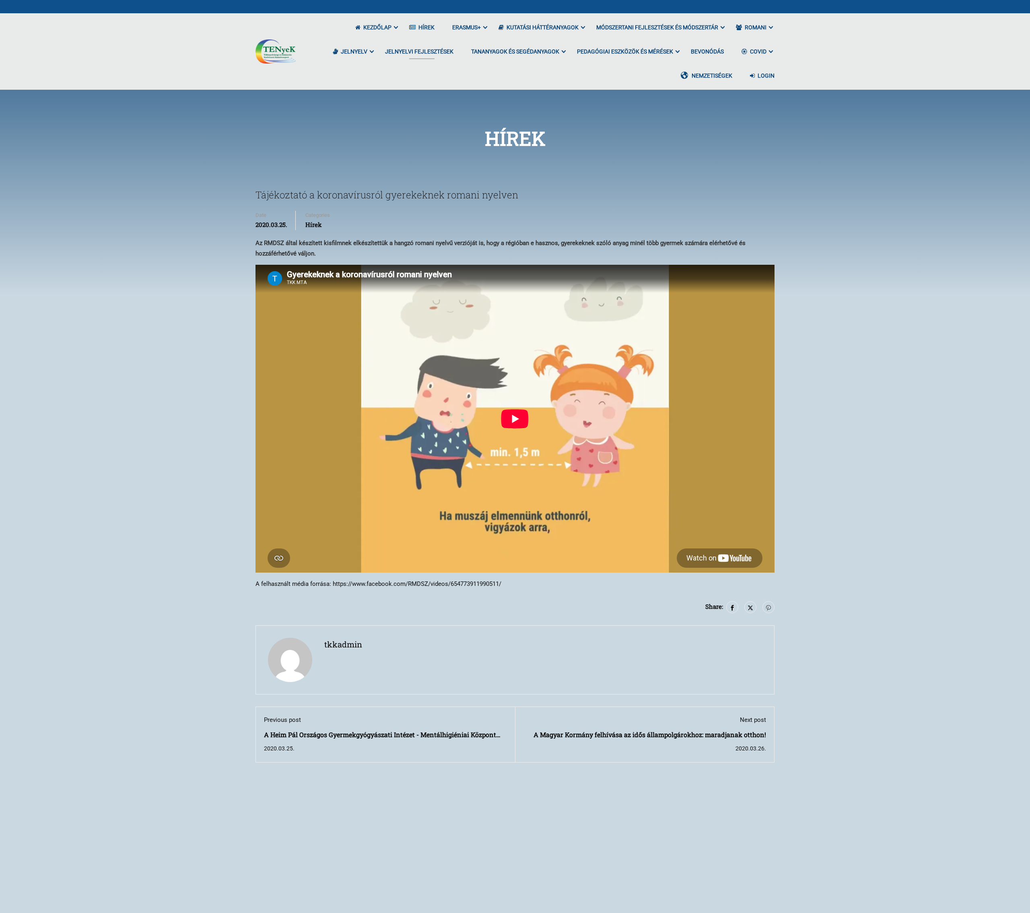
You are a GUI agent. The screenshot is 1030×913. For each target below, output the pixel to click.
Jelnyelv (354, 51)
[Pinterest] (768, 607)
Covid (758, 51)
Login (766, 75)
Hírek (426, 27)
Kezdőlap (377, 27)
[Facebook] (732, 607)
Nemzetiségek (712, 75)
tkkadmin (343, 644)
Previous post (282, 719)
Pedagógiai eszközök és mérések (625, 51)
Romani (755, 27)
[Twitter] (750, 607)
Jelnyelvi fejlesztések (419, 51)
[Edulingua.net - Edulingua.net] (275, 51)
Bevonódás (707, 51)
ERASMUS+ (466, 27)
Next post (753, 719)
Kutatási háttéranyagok (543, 27)
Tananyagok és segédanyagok (515, 51)
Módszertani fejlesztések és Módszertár (657, 27)
